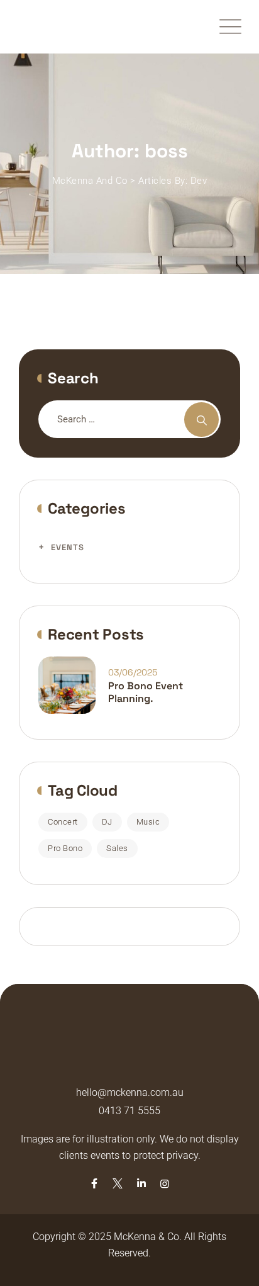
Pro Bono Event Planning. (145, 692)
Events (67, 547)
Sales (117, 848)
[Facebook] (94, 1184)
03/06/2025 (132, 672)
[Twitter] (117, 1184)
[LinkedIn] (141, 1184)
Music (148, 821)
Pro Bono (65, 848)
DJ (107, 821)
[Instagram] (165, 1184)
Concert (63, 821)
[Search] (201, 419)
